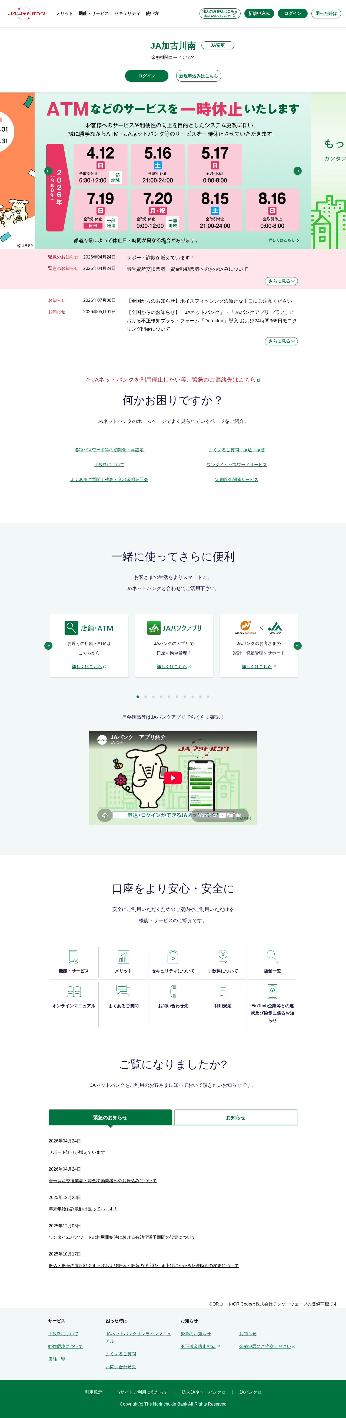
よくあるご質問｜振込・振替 (237, 450)
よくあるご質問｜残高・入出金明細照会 (109, 479)
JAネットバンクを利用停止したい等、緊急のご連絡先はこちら (173, 379)
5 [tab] (189, 242)
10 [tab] (208, 696)
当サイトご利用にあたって (142, 1392)
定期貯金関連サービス (236, 479)
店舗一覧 (56, 1359)
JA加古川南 (173, 46)
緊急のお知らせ (196, 1333)
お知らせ (248, 1333)
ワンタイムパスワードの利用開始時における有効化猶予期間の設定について (122, 1237)
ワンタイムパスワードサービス (237, 464)
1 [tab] (157, 242)
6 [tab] (177, 696)
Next (298, 171)
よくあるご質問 (121, 1353)
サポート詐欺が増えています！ (161, 257)
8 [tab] (192, 696)
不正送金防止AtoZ (198, 1346)
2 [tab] (165, 242)
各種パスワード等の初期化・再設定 (109, 450)
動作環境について (65, 1346)
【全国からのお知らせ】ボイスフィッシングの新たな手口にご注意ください (209, 301)
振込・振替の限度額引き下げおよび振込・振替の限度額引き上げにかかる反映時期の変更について (144, 1265)
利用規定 (93, 1392)
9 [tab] (200, 696)
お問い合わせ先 (121, 1366)
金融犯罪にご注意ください (265, 1346)
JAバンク (248, 1392)
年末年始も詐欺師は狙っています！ (83, 1209)
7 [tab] (185, 696)
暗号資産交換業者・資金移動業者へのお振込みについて (187, 269)
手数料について (109, 464)
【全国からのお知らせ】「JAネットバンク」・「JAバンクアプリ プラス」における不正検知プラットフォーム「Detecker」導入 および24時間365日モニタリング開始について (212, 320)
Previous (48, 171)
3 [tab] (173, 242)
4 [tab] (181, 242)
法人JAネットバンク (201, 1392)
